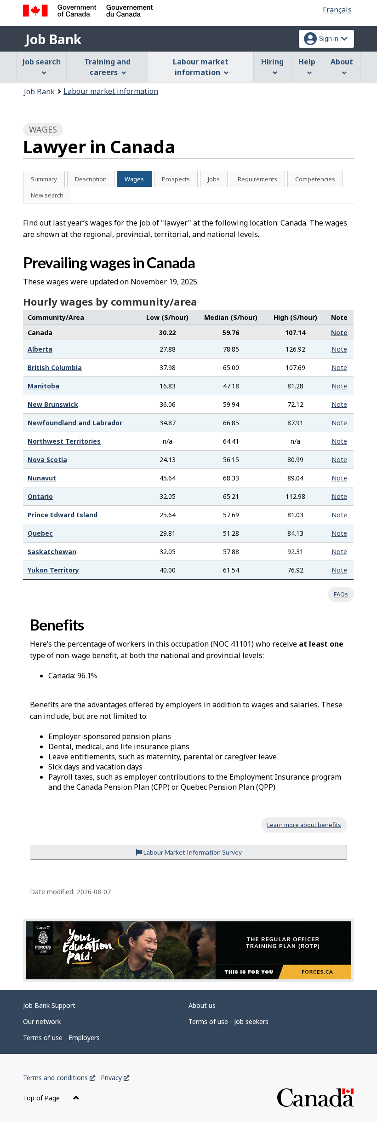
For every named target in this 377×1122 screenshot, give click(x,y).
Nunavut (42, 478)
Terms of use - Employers (61, 1037)
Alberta (40, 349)
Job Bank (53, 39)
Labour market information (110, 91)
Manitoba (43, 386)
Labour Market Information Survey (192, 852)
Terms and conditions (59, 1077)
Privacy (115, 1077)
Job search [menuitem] (42, 62)
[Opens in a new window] (188, 951)
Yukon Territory (53, 570)
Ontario (40, 496)
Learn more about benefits (304, 825)
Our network (42, 1021)
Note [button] (339, 332)
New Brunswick (53, 404)
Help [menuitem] (306, 62)
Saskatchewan (52, 551)
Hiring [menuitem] (272, 62)
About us (202, 1005)
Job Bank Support (49, 1005)
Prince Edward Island (62, 514)
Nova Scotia (47, 459)
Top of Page (42, 1097)
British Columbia (55, 367)
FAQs (341, 594)
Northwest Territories (64, 441)
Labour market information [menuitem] (200, 67)
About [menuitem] (342, 62)
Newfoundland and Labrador (75, 422)
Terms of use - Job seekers (228, 1021)
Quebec (40, 533)
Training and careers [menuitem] (107, 67)
